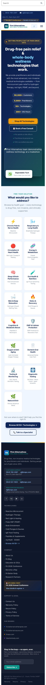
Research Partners (13, 577)
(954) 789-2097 (11, 13)
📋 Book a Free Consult (23, 128)
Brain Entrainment (13, 526)
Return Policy (11, 609)
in (22, 499)
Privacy (23, 682)
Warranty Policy (12, 605)
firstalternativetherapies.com (16, 627)
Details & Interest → (30, 20)
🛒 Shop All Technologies (23, 121)
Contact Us (10, 601)
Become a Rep (11, 570)
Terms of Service (12, 616)
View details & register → (15, 588)
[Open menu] (41, 26)
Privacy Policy (11, 612)
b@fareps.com (25, 482)
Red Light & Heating (13, 518)
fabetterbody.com (12, 638)
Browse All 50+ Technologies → (23, 425)
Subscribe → (12, 667)
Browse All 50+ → (13, 543)
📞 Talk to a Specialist (23, 432)
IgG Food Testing (12, 533)
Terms (30, 682)
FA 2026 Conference (14, 566)
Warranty (7, 682)
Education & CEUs (13, 563)
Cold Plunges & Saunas (15, 529)
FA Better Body (12, 573)
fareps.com (10, 634)
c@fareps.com (27, 13)
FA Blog (9, 559)
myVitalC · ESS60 (13, 540)
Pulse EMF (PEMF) (13, 522)
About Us (9, 555)
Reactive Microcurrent (14, 511)
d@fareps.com (11, 490)
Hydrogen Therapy (13, 515)
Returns (15, 682)
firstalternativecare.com (14, 630)
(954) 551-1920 (12, 482)
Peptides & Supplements (15, 536)
